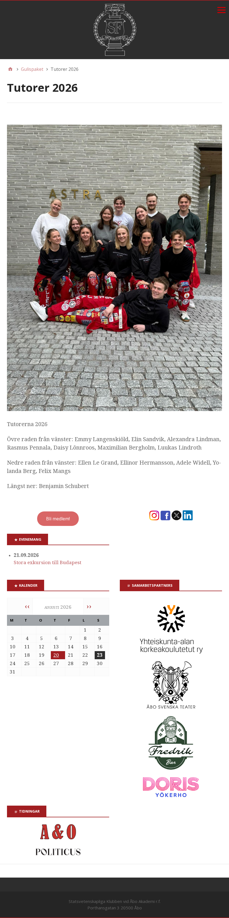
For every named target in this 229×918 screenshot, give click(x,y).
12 (41, 646)
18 (27, 655)
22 (85, 655)
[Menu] (221, 10)
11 (27, 646)
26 (41, 663)
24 (12, 663)
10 (12, 646)
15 (85, 646)
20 (56, 655)
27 (56, 663)
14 (70, 646)
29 (85, 663)
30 (99, 663)
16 (99, 646)
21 (70, 655)
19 (41, 655)
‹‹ (27, 606)
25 (27, 663)
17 (12, 655)
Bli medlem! (58, 519)
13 (56, 646)
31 (12, 672)
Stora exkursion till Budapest (47, 562)
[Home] (10, 69)
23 (99, 655)
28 (70, 663)
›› (89, 606)
